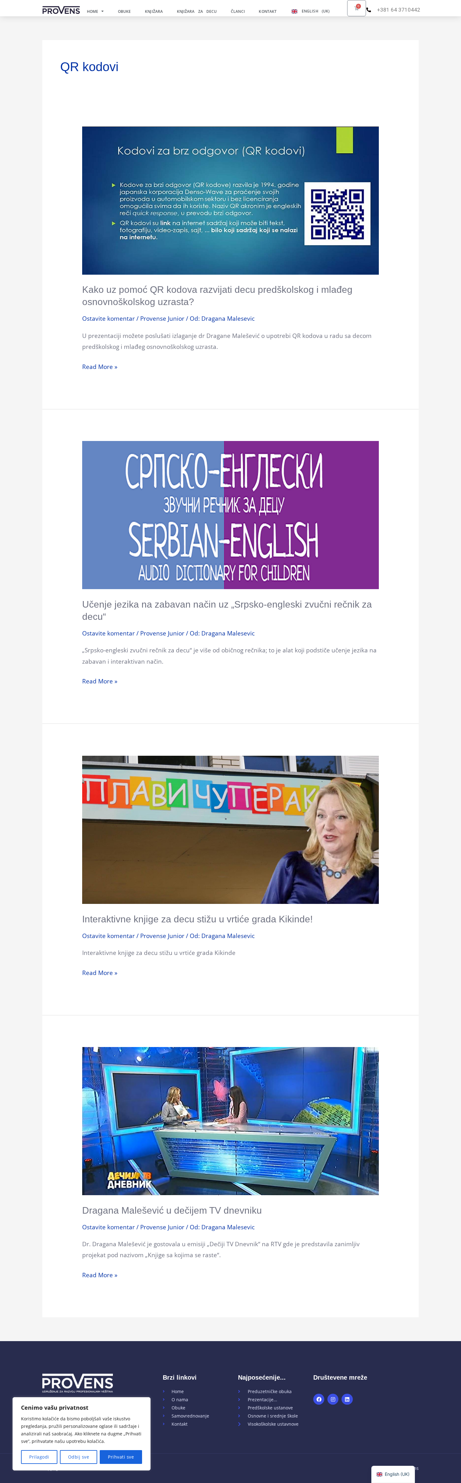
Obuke (124, 11)
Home (92, 11)
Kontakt (268, 11)
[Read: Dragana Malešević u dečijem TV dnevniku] (230, 1121)
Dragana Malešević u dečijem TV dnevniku (172, 1210)
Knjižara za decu (197, 11)
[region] (82, 1433)
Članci (238, 11)
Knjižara (154, 11)
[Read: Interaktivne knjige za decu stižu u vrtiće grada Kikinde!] (230, 829)
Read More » (99, 366)
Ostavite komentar (108, 318)
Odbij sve (78, 1457)
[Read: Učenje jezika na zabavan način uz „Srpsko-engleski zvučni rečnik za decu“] (230, 515)
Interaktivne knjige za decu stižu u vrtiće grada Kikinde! (197, 919)
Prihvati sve (121, 1457)
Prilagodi (39, 1457)
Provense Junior (162, 318)
